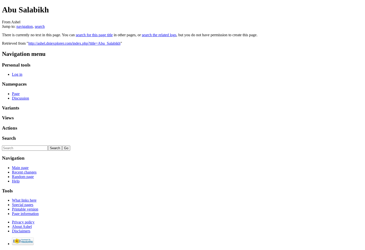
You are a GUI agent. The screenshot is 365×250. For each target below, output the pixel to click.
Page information (25, 214)
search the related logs (159, 35)
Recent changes (24, 172)
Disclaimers (21, 231)
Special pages (22, 205)
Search (9, 138)
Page (16, 94)
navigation (24, 26)
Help (16, 181)
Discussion (20, 98)
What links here (24, 200)
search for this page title (94, 35)
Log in (17, 74)
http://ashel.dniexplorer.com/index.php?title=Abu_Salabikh (74, 43)
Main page (20, 168)
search (40, 26)
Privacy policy (23, 222)
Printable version (25, 209)
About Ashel (22, 226)
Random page (23, 177)
